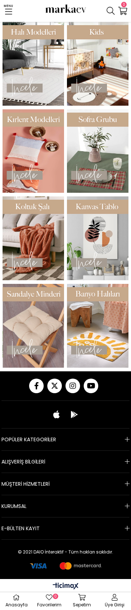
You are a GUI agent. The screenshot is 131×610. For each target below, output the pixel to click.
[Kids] (97, 64)
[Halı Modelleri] (33, 64)
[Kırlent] (33, 151)
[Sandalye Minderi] (33, 326)
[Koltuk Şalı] (33, 238)
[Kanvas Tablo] (97, 238)
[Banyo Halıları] (97, 326)
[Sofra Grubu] (97, 151)
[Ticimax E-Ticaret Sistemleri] (66, 586)
